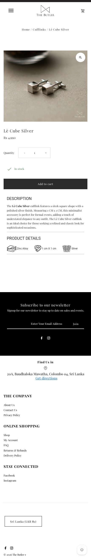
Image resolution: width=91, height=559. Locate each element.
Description (19, 198)
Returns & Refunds (15, 450)
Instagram (10, 480)
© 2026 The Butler (14, 554)
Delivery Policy (12, 455)
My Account (11, 440)
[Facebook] (42, 339)
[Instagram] (48, 339)
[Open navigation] (11, 10)
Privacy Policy (12, 415)
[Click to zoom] (80, 57)
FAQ (6, 445)
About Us (9, 405)
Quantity (9, 152)
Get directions (46, 378)
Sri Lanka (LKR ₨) (23, 521)
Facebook (9, 475)
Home (26, 29)
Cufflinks (39, 29)
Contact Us (10, 410)
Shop (7, 435)
